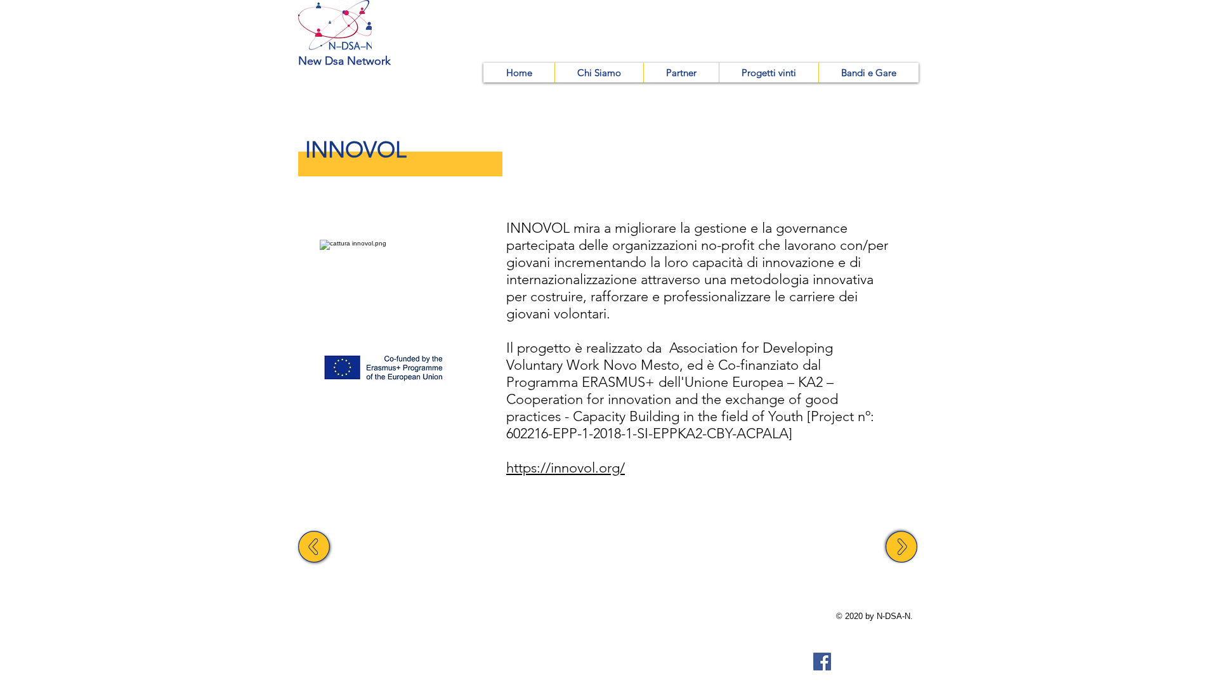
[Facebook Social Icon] (822, 661)
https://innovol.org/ (565, 467)
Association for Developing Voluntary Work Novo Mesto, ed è (669, 356)
